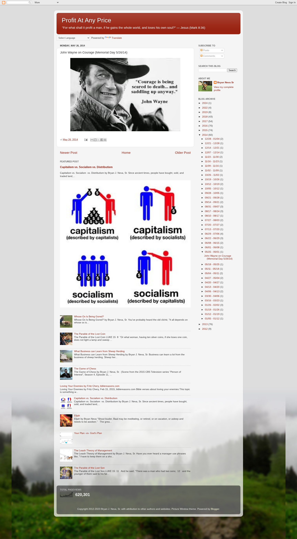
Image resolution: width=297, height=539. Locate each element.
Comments (208, 56)
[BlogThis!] (95, 140)
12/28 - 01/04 (212, 139)
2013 (205, 324)
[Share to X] (98, 140)
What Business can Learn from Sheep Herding (99, 351)
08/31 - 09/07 (212, 206)
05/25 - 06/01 (212, 252)
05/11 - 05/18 (212, 269)
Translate (117, 38)
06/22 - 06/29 (212, 238)
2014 (205, 135)
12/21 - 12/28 (212, 143)
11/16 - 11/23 (212, 161)
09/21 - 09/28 (212, 197)
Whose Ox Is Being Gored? (89, 316)
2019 (205, 112)
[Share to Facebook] (101, 140)
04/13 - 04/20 (212, 287)
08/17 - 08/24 (212, 211)
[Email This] (92, 140)
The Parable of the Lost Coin (89, 334)
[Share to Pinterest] (105, 140)
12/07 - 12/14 (212, 152)
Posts (205, 50)
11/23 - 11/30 (212, 157)
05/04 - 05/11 (212, 273)
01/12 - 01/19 (212, 314)
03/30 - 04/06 (212, 296)
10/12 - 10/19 (212, 184)
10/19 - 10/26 (212, 179)
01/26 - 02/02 (212, 305)
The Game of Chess (85, 368)
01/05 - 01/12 (212, 318)
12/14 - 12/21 (212, 148)
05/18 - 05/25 (212, 264)
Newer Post (68, 152)
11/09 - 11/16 (212, 166)
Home (126, 152)
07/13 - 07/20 (212, 229)
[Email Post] (85, 139)
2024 (205, 103)
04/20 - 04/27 (212, 282)
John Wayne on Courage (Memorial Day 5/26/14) (218, 257)
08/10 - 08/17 (212, 215)
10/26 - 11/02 (212, 175)
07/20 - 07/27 (212, 225)
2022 (205, 107)
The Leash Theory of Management (93, 450)
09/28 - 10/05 (212, 193)
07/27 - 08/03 (212, 220)
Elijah (77, 415)
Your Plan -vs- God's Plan (88, 433)
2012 (205, 329)
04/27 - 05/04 (212, 278)
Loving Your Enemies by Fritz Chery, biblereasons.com (89, 386)
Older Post (183, 152)
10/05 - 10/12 (212, 188)
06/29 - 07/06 (212, 234)
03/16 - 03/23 (212, 300)
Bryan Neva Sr (225, 82)
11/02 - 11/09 (212, 170)
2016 (205, 126)
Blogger (215, 509)
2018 (205, 116)
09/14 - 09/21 (212, 202)
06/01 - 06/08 (212, 247)
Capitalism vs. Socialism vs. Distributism (86, 167)
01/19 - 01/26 (212, 309)
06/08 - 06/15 (212, 243)
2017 (205, 121)
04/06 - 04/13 (212, 291)
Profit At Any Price (86, 20)
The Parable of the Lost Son (89, 468)
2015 (205, 130)
